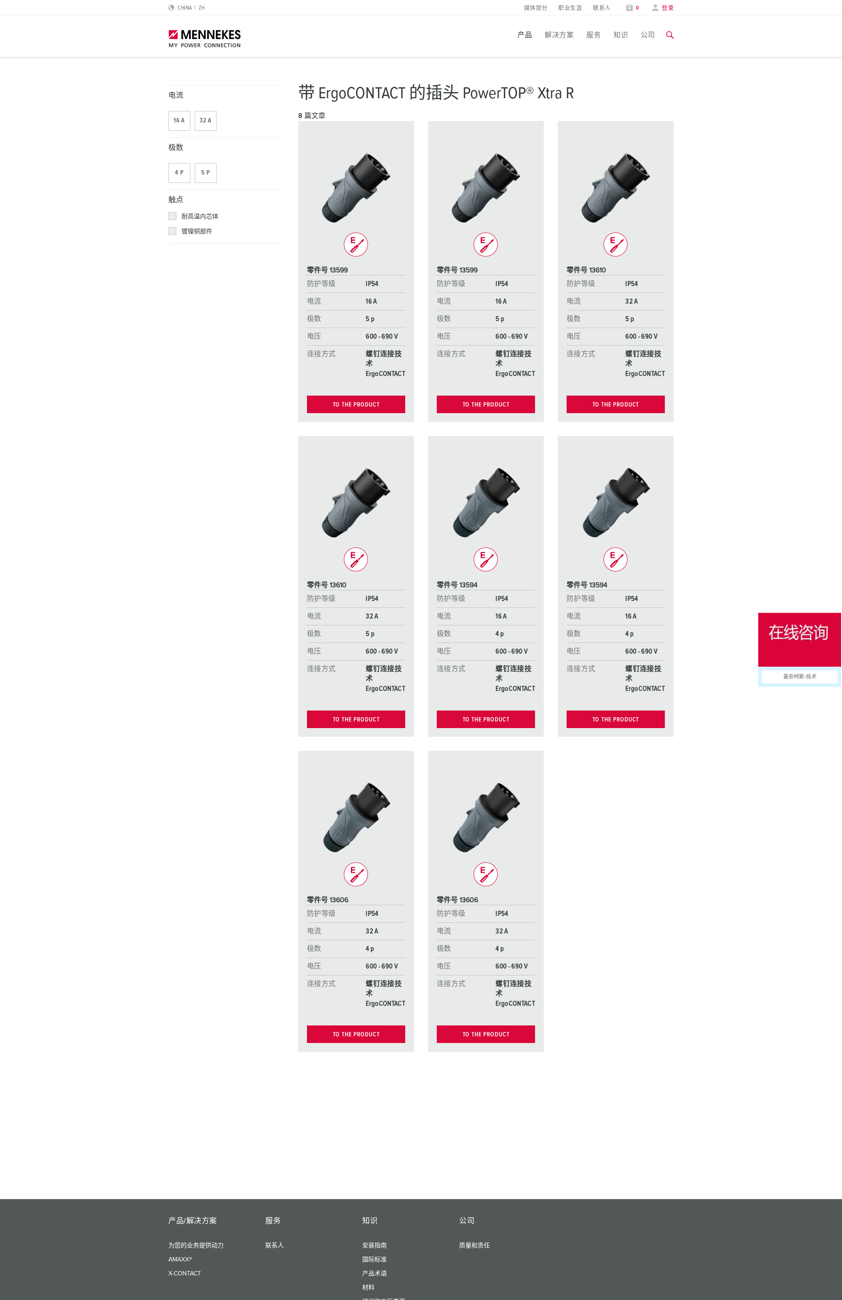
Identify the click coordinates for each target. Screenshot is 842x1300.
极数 (176, 148)
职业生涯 (570, 8)
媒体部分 (536, 8)
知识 (621, 35)
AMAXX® (180, 1260)
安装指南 (374, 1246)
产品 (524, 35)
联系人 (601, 8)
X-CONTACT (184, 1274)
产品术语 (374, 1274)
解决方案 (559, 35)
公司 (648, 35)
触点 (176, 200)
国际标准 (374, 1260)
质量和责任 (474, 1246)
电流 (176, 96)
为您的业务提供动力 (196, 1246)
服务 (593, 35)
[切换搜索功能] (670, 35)
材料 (368, 1288)
